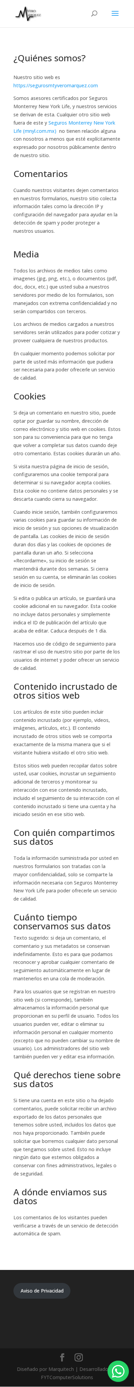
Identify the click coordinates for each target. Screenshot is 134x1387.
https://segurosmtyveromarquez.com (55, 85)
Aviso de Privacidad (42, 1290)
